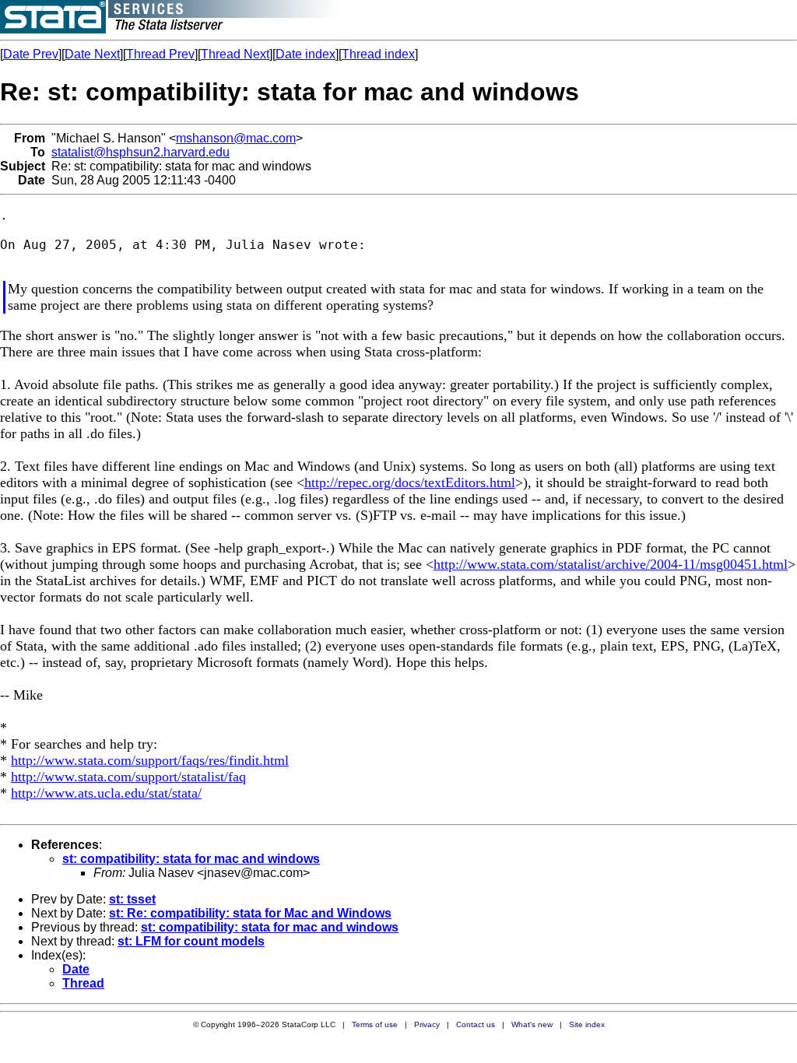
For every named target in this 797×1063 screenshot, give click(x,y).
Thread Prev (160, 54)
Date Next (92, 54)
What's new (532, 1024)
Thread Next (235, 54)
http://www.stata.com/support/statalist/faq (128, 776)
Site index (587, 1024)
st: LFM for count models (191, 941)
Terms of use (375, 1024)
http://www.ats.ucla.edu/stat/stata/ (106, 793)
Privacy (427, 1024)
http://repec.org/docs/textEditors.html (409, 482)
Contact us (475, 1024)
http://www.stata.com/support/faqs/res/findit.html (150, 760)
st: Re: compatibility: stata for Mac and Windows (250, 913)
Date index (305, 54)
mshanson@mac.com (236, 138)
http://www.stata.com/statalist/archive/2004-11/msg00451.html (611, 564)
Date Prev (30, 54)
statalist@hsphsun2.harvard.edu (140, 152)
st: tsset (132, 899)
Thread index (378, 54)
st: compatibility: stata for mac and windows (191, 858)
